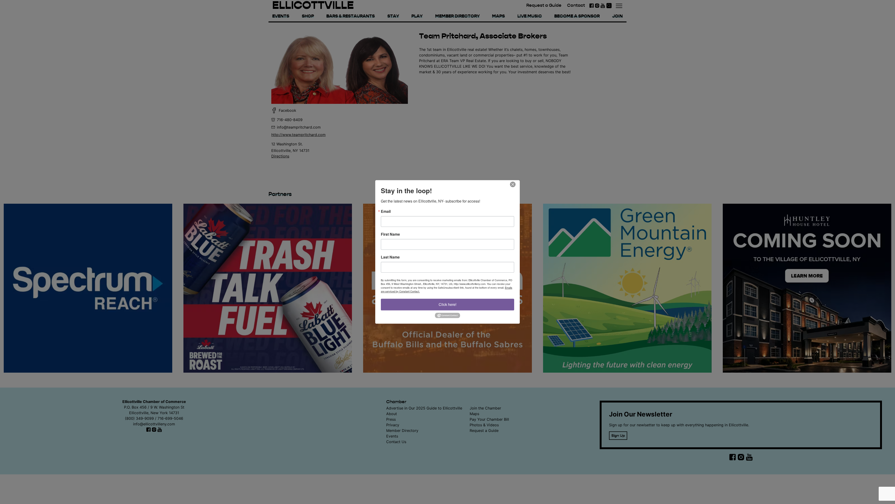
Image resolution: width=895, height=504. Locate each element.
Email (386, 211)
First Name (390, 234)
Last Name (390, 257)
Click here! (447, 304)
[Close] (515, 184)
